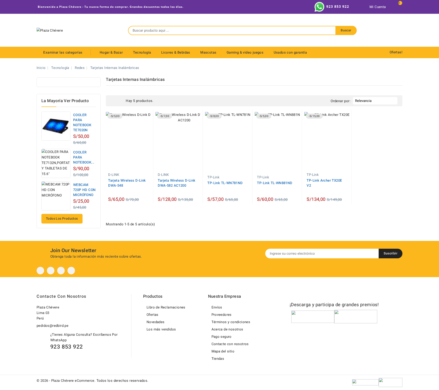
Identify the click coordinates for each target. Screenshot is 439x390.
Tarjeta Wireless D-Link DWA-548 (127, 183)
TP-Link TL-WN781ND (225, 182)
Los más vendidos (161, 329)
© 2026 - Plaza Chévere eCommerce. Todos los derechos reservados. (92, 380)
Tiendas (217, 358)
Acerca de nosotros (227, 329)
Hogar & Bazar (111, 52)
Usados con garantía (290, 52)
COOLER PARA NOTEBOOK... (83, 157)
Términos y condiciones (230, 322)
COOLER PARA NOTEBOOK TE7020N (82, 122)
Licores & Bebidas (175, 52)
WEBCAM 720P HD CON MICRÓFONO (84, 189)
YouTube (50, 270)
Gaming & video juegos (245, 52)
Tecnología (142, 52)
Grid (113, 100)
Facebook (40, 270)
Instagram (61, 270)
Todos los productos (62, 218)
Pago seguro (221, 336)
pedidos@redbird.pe (52, 325)
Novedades (156, 322)
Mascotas (208, 52)
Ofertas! (396, 52)
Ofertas (152, 314)
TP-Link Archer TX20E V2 (324, 183)
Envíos (216, 307)
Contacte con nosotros (61, 296)
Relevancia (374, 101)
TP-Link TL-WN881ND (274, 182)
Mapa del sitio (223, 351)
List (120, 100)
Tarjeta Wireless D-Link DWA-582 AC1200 (176, 183)
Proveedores (221, 314)
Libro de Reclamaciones (166, 307)
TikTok (71, 270)
